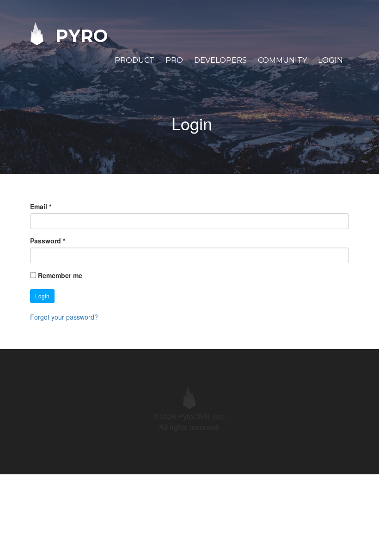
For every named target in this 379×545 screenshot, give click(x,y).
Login (330, 60)
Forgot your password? (64, 316)
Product (134, 60)
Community (282, 60)
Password (47, 240)
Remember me (60, 275)
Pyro (79, 35)
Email (40, 206)
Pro (174, 60)
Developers (220, 60)
